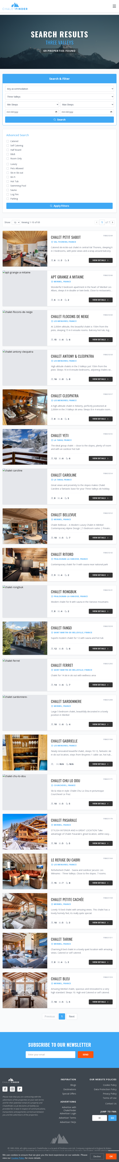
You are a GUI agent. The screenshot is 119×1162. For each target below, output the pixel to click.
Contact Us (111, 1103)
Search (61, 119)
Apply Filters (61, 206)
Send (85, 1054)
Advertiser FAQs (68, 1122)
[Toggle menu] (114, 6)
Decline (97, 1156)
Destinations (69, 1089)
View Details (99, 260)
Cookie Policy (110, 1085)
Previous (50, 1016)
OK (111, 1156)
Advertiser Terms (67, 1117)
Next (72, 1016)
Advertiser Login (68, 1113)
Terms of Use (110, 1097)
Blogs (73, 1085)
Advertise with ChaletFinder (69, 1109)
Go (112, 1117)
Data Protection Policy (105, 1089)
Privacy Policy (110, 1093)
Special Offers (69, 1093)
